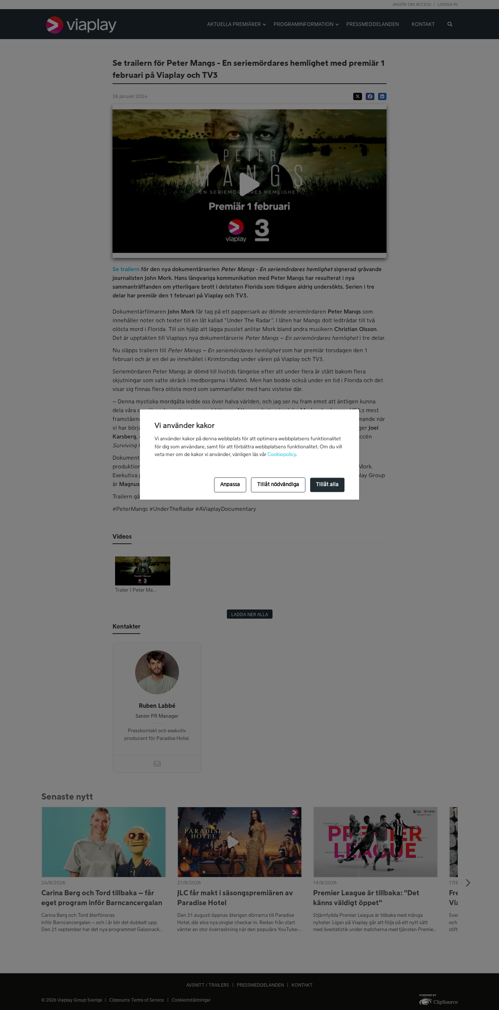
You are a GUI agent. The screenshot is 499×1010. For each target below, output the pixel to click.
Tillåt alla (327, 484)
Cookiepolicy (281, 454)
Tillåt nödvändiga (278, 484)
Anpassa (230, 484)
